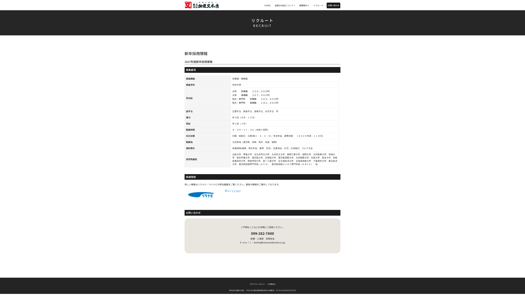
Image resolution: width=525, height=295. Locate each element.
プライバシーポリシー (258, 284)
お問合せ (272, 284)
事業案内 (303, 5)
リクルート (318, 5)
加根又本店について (284, 5)
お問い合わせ (333, 5)
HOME (267, 5)
